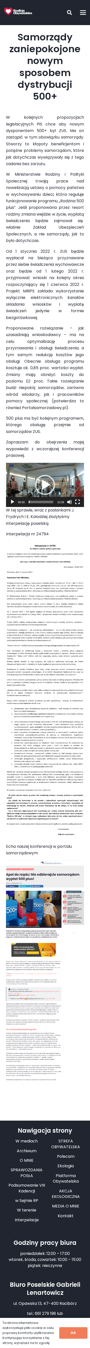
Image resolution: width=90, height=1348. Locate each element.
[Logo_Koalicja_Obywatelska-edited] (18, 11)
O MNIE (27, 1160)
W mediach (27, 1141)
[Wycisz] (69, 501)
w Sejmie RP (26, 1200)
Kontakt (66, 1216)
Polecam (65, 1156)
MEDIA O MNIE (65, 1206)
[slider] (41, 502)
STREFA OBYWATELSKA (65, 1143)
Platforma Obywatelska (66, 1178)
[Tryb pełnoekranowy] (77, 501)
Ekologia (66, 1166)
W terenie (26, 1210)
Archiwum (26, 1151)
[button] (65, 12)
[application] (45, 485)
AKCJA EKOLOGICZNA (66, 1193)
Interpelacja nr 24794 (27, 534)
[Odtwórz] (12, 501)
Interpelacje (27, 1220)
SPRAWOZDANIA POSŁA (26, 1172)
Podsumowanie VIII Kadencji (26, 1188)
